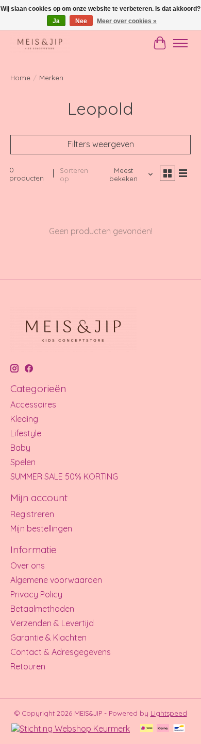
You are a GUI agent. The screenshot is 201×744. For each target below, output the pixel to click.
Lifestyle (25, 433)
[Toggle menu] (180, 43)
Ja (56, 21)
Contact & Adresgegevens (60, 652)
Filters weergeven (101, 144)
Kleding (24, 419)
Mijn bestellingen (41, 528)
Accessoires (33, 404)
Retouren (27, 666)
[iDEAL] (146, 729)
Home (20, 78)
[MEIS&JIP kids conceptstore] (40, 43)
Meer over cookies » (127, 21)
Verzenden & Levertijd (52, 623)
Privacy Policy (36, 594)
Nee (81, 21)
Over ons (27, 565)
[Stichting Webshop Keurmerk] (70, 728)
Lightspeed (168, 713)
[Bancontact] (179, 729)
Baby (20, 447)
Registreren (32, 514)
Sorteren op (74, 174)
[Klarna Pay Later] (163, 729)
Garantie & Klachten (48, 637)
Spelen (23, 462)
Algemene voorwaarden (56, 580)
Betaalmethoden (42, 609)
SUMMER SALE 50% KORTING (64, 476)
